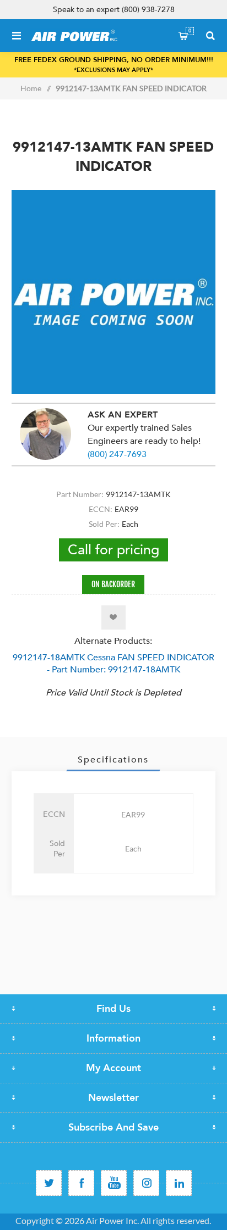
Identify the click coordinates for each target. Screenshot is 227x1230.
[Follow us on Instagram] (146, 1183)
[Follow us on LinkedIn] (179, 1183)
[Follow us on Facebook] (81, 1183)
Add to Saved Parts (113, 617)
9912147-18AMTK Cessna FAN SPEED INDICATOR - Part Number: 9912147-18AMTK (113, 664)
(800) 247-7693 (117, 454)
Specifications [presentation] (113, 760)
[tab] (114, 759)
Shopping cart (189, 30)
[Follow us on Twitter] (49, 1183)
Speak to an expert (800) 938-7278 (114, 9)
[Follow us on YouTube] (114, 1183)
